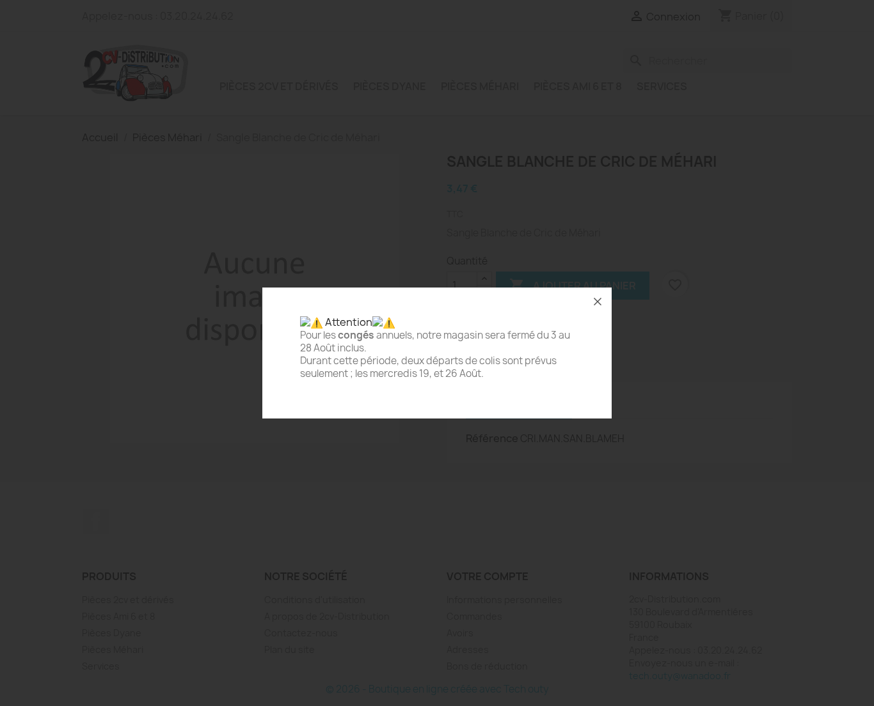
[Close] (598, 302)
